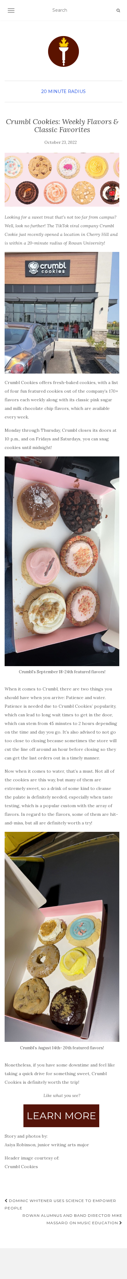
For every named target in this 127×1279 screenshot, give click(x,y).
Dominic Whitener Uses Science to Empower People (60, 1204)
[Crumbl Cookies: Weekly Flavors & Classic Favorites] (62, 180)
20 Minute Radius (63, 91)
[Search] (118, 10)
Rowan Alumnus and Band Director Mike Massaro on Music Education (72, 1219)
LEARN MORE (61, 1116)
